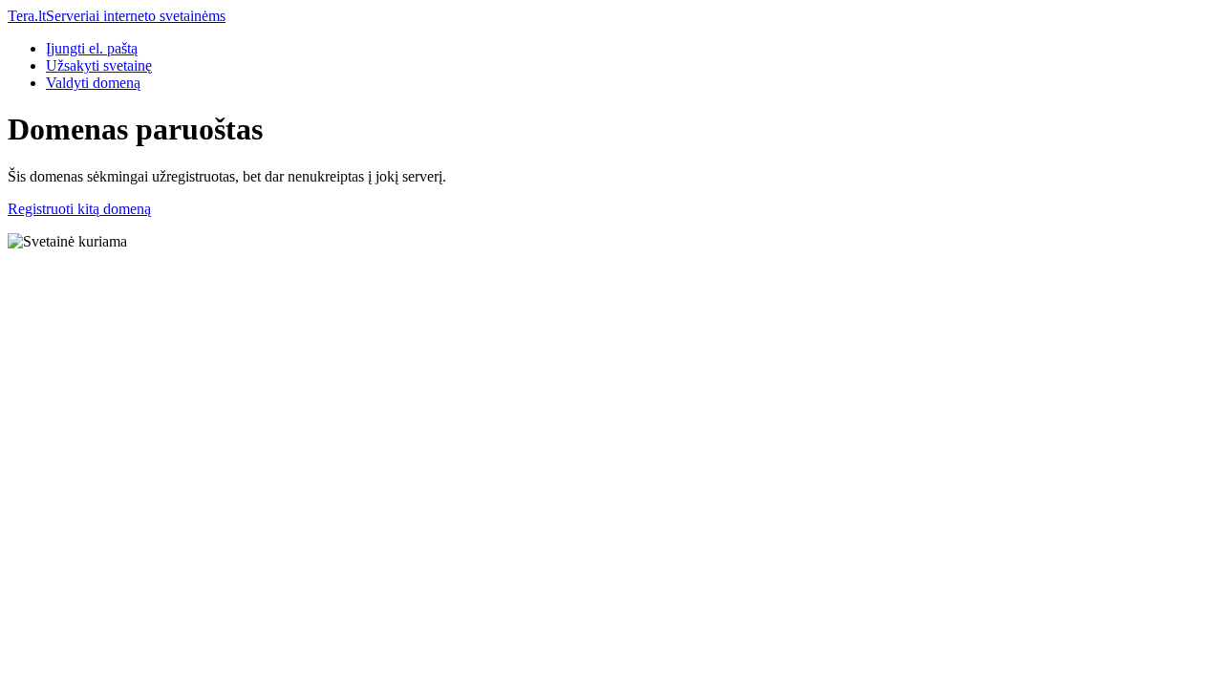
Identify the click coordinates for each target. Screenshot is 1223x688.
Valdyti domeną (93, 83)
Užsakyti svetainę (99, 65)
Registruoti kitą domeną (79, 209)
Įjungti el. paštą (92, 48)
